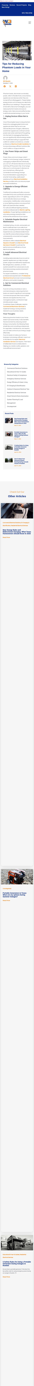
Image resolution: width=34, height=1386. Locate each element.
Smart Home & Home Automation (17, 396)
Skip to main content (6, 1)
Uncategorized (11, 406)
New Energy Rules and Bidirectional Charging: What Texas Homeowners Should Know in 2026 (21, 421)
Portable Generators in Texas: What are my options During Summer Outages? (21, 434)
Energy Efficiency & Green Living (17, 382)
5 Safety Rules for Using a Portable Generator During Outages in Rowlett (21, 448)
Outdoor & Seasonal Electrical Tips (18, 389)
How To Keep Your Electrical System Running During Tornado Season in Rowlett (21, 461)
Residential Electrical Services (16, 392)
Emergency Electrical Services (16, 379)
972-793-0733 (27, 13)
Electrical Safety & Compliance (17, 375)
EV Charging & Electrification (16, 386)
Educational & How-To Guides (16, 372)
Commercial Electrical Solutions (17, 368)
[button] (4, 86)
